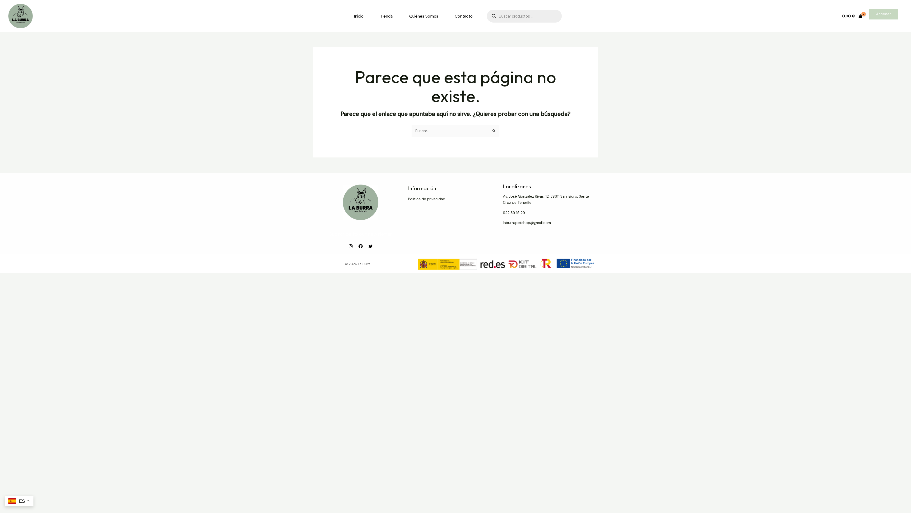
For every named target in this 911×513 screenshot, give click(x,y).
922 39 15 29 (514, 212)
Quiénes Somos (423, 16)
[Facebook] (360, 246)
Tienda (386, 16)
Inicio (358, 16)
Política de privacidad (426, 198)
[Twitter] (370, 246)
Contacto (464, 16)
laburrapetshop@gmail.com (527, 222)
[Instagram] (351, 246)
